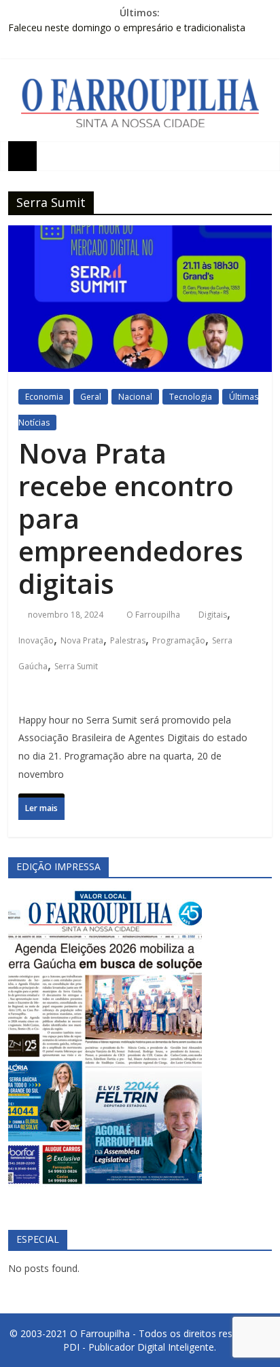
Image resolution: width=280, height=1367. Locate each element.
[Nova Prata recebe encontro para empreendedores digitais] (139, 238)
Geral (90, 396)
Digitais (212, 614)
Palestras (127, 640)
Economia (44, 396)
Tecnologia (190, 396)
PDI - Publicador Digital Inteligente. (139, 1347)
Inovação (36, 640)
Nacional (135, 396)
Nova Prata (81, 640)
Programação (178, 640)
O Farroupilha (154, 614)
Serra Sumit (76, 666)
